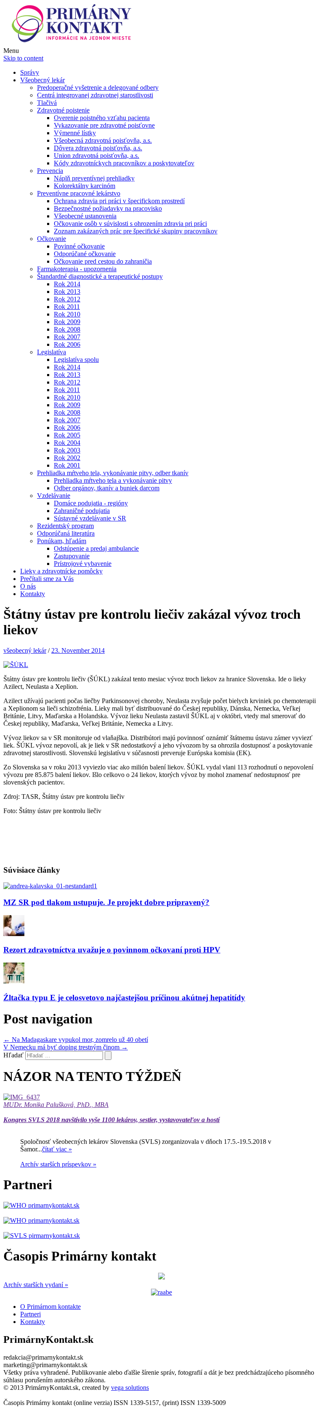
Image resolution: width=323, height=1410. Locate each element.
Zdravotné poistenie (63, 110)
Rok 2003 (67, 450)
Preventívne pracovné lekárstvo (78, 193)
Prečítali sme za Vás (47, 578)
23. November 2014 (78, 650)
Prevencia (50, 170)
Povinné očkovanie (79, 246)
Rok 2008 (67, 329)
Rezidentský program (65, 525)
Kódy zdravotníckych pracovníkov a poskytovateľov (124, 163)
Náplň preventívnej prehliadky (94, 178)
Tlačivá (47, 102)
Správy (29, 72)
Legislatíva (51, 352)
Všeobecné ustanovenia (85, 216)
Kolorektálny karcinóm (84, 185)
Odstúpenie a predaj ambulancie (96, 548)
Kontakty (32, 593)
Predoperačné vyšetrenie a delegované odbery (98, 87)
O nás (28, 586)
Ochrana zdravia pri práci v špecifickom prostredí (119, 200)
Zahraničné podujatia (82, 510)
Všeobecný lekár (42, 80)
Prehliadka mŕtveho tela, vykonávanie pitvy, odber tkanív (112, 472)
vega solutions (130, 1387)
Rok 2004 (67, 442)
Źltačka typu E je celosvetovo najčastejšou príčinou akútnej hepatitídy (124, 997)
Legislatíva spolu (76, 359)
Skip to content (23, 58)
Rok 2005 (67, 435)
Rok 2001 (67, 465)
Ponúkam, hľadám (61, 540)
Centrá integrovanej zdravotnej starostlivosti (95, 95)
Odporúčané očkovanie (85, 253)
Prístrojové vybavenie (82, 563)
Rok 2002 (67, 457)
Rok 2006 (67, 344)
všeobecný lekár (24, 650)
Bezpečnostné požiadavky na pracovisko (108, 208)
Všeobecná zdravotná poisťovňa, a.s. (103, 140)
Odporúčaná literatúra (66, 533)
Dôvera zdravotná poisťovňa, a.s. (98, 148)
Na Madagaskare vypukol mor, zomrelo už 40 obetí (75, 1039)
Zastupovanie (72, 556)
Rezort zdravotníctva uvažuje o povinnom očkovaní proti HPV (111, 949)
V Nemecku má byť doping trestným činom (65, 1047)
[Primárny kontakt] (73, 43)
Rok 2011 (67, 306)
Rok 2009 (67, 321)
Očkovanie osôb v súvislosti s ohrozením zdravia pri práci (130, 223)
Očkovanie (51, 238)
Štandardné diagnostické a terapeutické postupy (100, 276)
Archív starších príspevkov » (58, 1164)
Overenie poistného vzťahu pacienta (102, 117)
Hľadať (13, 1055)
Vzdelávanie (53, 495)
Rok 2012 (67, 299)
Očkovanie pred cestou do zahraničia (103, 261)
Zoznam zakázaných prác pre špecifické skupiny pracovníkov (135, 231)
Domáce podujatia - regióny (91, 503)
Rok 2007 (67, 336)
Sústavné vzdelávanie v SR (90, 518)
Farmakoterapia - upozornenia (76, 268)
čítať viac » (57, 1149)
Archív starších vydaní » (35, 1284)
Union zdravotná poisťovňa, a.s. (96, 155)
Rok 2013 (67, 291)
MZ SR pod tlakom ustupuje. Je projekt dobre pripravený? (106, 902)
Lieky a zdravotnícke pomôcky (61, 571)
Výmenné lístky (75, 132)
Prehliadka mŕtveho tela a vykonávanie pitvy (113, 480)
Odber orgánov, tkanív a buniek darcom (106, 488)
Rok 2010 (67, 314)
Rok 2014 (67, 284)
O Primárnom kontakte (50, 1306)
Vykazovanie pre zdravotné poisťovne (104, 125)
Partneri (30, 1314)
